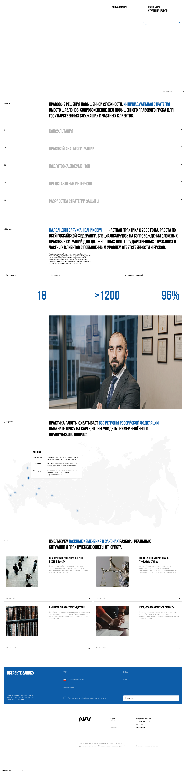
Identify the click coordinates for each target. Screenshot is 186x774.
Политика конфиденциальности (147, 746)
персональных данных (97, 698)
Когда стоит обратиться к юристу (156, 607)
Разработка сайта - (171, 769)
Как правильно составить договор (67, 607)
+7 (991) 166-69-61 (143, 722)
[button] (164, 14)
